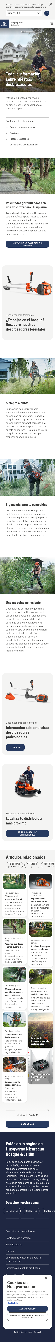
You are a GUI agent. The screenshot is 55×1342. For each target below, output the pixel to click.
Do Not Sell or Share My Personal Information (27, 1316)
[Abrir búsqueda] (44, 23)
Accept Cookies (27, 1309)
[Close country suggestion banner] (51, 4)
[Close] (46, 1278)
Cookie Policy (13, 1303)
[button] (12, 1219)
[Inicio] (4, 24)
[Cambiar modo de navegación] (51, 23)
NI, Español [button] (15, 25)
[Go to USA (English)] (46, 13)
